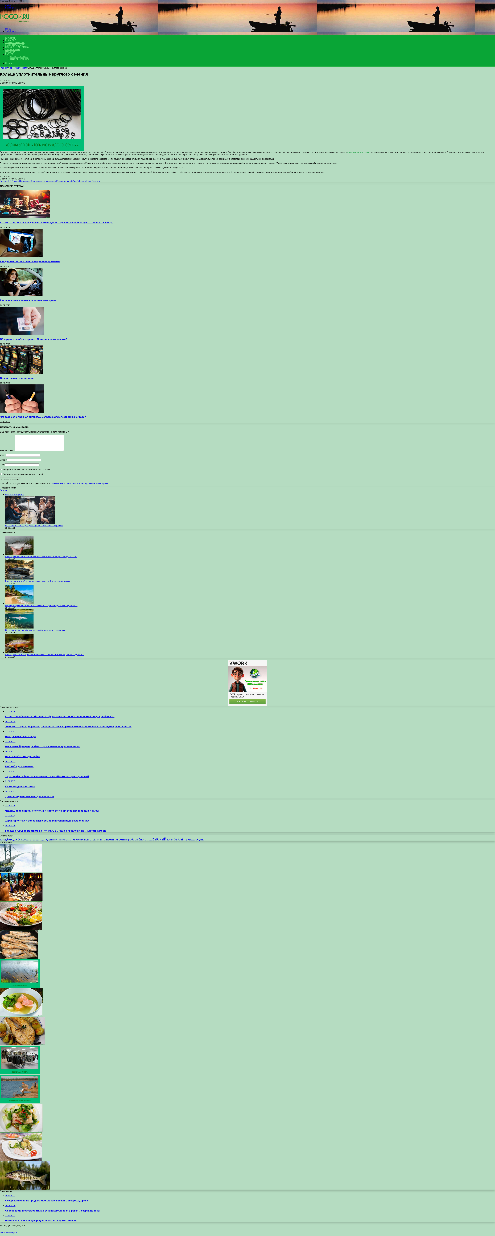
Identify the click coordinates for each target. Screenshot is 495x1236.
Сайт (2, 465)
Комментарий (7, 451)
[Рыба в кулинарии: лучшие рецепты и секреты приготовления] (21, 929)
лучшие (49, 840)
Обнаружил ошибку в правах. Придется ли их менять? (33, 339)
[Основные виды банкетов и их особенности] (21, 900)
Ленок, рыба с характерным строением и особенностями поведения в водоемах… (44, 655)
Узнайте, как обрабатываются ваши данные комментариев (80, 483)
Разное (9, 54)
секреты (187, 840)
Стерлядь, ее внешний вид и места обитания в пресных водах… (36, 630)
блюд (3, 839)
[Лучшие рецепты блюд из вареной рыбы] (21, 1131)
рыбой (170, 839)
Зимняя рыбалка (14, 43)
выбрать (42, 840)
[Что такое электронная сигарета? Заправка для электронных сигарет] (22, 412)
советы (194, 840)
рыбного (140, 839)
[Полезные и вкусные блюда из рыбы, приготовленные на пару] (21, 1160)
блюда (12, 839)
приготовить (78, 840)
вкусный (36, 840)
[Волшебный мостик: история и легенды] (21, 871)
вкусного (29, 840)
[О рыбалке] (14, 24)
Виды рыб (10, 40)
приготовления (93, 839)
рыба (131, 839)
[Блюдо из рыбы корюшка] (19, 958)
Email (3, 460)
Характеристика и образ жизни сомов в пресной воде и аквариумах (37, 581)
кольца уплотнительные (358, 152)
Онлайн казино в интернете (17, 378)
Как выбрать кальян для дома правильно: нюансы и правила (34, 526)
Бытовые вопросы (19, 56)
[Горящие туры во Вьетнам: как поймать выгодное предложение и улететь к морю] (19, 603)
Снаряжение (12, 49)
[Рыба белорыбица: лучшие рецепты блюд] (22, 1045)
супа (200, 839)
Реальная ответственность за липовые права (28, 300)
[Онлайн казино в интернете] (21, 373)
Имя (2, 455)
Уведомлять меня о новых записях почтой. (23, 474)
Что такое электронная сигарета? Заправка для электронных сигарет (43, 417)
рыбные (149, 840)
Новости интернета (19, 59)
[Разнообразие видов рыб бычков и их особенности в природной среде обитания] (25, 1189)
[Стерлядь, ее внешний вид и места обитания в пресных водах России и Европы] (19, 628)
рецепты (121, 839)
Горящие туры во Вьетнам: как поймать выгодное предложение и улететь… (41, 606)
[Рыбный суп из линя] (21, 1016)
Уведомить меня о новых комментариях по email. (26, 470)
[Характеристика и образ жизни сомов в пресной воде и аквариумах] (19, 579)
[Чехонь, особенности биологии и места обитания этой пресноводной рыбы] (19, 554)
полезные (68, 840)
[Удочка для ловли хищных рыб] (20, 1102)
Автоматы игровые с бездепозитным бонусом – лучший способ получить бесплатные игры (56, 222)
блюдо (22, 839)
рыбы (178, 839)
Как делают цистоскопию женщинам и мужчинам (30, 261)
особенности (59, 840)
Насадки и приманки (17, 47)
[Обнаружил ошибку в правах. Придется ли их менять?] (22, 334)
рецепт (109, 839)
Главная (4, 68)
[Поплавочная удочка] (20, 987)
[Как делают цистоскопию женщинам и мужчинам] (21, 256)
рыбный (159, 839)
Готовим (10, 52)
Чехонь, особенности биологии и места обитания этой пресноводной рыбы (41, 557)
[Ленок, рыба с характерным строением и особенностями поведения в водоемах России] (19, 652)
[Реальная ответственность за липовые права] (21, 295)
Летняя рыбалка (14, 45)
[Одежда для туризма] (20, 1073)
